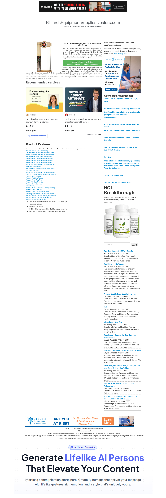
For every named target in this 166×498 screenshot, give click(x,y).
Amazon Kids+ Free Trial (34, 190)
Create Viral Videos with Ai (115, 175)
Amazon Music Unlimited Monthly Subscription (41, 195)
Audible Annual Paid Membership (37, 151)
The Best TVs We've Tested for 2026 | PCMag (122, 350)
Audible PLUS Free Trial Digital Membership (40, 168)
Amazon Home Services (34, 184)
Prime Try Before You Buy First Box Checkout (40, 193)
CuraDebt (107, 157)
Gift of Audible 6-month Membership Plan (39, 160)
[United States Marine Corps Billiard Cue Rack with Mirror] (44, 56)
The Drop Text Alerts (32, 170)
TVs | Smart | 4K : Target (114, 264)
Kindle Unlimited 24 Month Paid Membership (40, 155)
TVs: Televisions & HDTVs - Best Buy (119, 251)
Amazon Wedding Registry (35, 178)
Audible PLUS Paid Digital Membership (39, 156)
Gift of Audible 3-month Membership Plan (39, 158)
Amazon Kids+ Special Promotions (37, 192)
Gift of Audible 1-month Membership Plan (39, 162)
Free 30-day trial (120, 53)
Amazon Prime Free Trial (34, 180)
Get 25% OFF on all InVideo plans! (118, 182)
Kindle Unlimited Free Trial (34, 182)
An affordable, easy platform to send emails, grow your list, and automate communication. (122, 114)
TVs (105, 307)
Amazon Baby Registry (33, 176)
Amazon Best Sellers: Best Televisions (120, 294)
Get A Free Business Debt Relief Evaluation (122, 130)
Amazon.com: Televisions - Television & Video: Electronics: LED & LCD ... (120, 397)
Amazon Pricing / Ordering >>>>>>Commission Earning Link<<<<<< (82, 63)
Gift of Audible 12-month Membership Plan (40, 153)
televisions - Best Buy (113, 322)
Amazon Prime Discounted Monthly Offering (40, 188)
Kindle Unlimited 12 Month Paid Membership (40, 164)
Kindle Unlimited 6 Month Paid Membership (40, 172)
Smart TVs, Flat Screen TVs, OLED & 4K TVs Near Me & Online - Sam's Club (122, 366)
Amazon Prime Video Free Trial (36, 199)
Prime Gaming (30, 186)
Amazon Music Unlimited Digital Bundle (39, 197)
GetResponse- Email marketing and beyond (122, 108)
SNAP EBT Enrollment (33, 166)
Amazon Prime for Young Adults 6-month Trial (41, 174)
